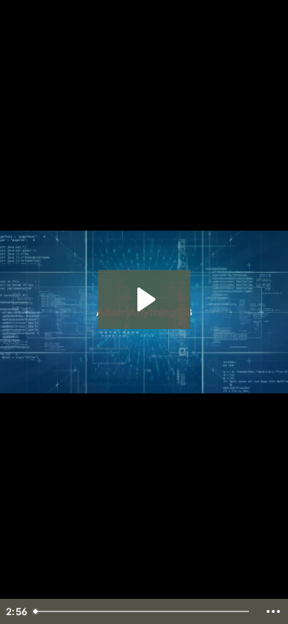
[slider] (143, 611)
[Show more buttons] (273, 611)
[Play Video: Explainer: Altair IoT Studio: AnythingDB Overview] (144, 299)
